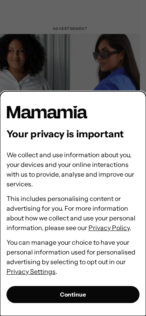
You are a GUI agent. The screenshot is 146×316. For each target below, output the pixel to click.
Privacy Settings (31, 271)
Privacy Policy (109, 228)
